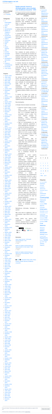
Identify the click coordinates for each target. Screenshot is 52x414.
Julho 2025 (8, 103)
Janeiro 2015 (8, 376)
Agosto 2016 (8, 337)
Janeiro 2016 (8, 350)
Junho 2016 (8, 340)
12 (47, 165)
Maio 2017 (7, 315)
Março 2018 (8, 292)
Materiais (43, 225)
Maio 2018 (7, 289)
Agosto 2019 (8, 258)
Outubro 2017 (8, 306)
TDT (43, 241)
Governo (46, 212)
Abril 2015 (7, 369)
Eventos (7, 52)
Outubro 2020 (8, 227)
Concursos (7, 40)
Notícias (42, 234)
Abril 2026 (7, 82)
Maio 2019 (7, 263)
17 (43, 168)
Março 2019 (8, 266)
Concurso (44, 197)
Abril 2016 (7, 343)
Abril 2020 (7, 239)
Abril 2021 (7, 212)
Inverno (17, 261)
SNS (41, 241)
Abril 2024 (7, 134)
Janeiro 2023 (8, 167)
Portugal (41, 236)
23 (41, 170)
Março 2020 (8, 240)
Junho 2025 (8, 105)
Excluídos (42, 211)
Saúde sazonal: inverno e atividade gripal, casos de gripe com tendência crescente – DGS (26, 8)
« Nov (41, 175)
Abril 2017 (7, 317)
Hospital (41, 214)
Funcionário (42, 212)
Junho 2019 (8, 261)
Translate (8, 14)
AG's (6, 27)
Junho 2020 (8, 235)
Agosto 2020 (8, 232)
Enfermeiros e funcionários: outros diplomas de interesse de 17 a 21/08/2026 (44, 99)
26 (47, 170)
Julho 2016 (7, 338)
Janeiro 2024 (8, 141)
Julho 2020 (8, 234)
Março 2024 (8, 136)
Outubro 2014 (8, 384)
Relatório (41, 240)
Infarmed (7, 55)
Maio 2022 (7, 185)
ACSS (6, 25)
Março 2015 (8, 371)
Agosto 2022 (8, 180)
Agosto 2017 (8, 310)
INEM (44, 214)
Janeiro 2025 (8, 115)
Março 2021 (8, 214)
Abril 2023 (7, 160)
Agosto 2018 (8, 284)
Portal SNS (7, 66)
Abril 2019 (7, 265)
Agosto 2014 (8, 389)
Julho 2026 (8, 77)
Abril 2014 (7, 395)
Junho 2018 (8, 288)
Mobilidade (42, 229)
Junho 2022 (8, 183)
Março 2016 (8, 345)
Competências (42, 195)
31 (43, 173)
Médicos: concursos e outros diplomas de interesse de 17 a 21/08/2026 (44, 112)
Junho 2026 (8, 79)
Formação (7, 53)
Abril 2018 (7, 291)
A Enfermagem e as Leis (10, 1)
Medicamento (42, 227)
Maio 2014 (7, 394)
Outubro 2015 (8, 358)
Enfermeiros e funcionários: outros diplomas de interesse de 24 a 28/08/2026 (44, 29)
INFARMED (42, 216)
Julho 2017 (7, 312)
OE (5, 61)
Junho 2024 (8, 131)
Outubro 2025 (8, 97)
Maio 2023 (7, 159)
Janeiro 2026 (8, 88)
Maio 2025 (7, 106)
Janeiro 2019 (8, 271)
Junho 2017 (8, 314)
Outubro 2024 (8, 123)
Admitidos (42, 183)
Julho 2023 (8, 155)
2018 (43, 182)
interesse (42, 217)
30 (41, 173)
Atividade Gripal (25, 259)
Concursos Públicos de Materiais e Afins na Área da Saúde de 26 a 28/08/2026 (44, 55)
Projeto (44, 236)
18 (45, 168)
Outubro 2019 (8, 253)
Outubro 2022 (8, 175)
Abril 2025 (7, 108)
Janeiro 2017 (8, 323)
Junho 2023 (8, 157)
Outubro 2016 (8, 332)
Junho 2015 (8, 366)
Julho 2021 (7, 208)
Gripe (34, 259)
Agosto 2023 (8, 154)
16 (41, 168)
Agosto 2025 (8, 101)
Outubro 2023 (8, 149)
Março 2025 (8, 110)
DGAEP (6, 42)
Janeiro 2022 (8, 193)
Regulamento (44, 238)
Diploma (42, 205)
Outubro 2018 (8, 279)
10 (43, 165)
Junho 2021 (8, 209)
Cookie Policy (27, 411)
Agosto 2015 (8, 363)
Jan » (45, 175)
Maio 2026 (7, 80)
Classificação (43, 193)
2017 (41, 182)
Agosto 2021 (8, 206)
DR (5, 45)
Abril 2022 (7, 186)
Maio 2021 (7, 211)
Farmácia (46, 211)
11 (45, 165)
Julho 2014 (7, 390)
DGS (6, 43)
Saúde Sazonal (24, 261)
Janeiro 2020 (8, 245)
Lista (45, 218)
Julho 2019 (7, 260)
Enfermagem (42, 207)
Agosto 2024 (8, 128)
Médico (42, 230)
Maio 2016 (7, 341)
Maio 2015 (7, 368)
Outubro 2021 (8, 201)
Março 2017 (8, 319)
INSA (6, 56)
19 (47, 168)
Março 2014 (8, 397)
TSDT (45, 241)
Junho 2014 (8, 392)
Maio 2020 (7, 237)
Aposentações (8, 29)
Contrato (42, 203)
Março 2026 (8, 84)
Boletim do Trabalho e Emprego (7, 32)
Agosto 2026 (8, 75)
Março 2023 (8, 162)
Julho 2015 (7, 364)
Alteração (42, 185)
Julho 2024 (8, 129)
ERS (6, 50)
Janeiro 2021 (8, 219)
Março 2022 (8, 188)
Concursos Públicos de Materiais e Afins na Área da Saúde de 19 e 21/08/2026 (44, 125)
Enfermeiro (43, 209)
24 (43, 170)
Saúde (45, 240)
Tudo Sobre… (8, 68)
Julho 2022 (8, 181)
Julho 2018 (7, 286)
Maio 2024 (7, 133)
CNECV (7, 38)
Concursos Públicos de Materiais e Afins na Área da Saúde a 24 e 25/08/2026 (44, 73)
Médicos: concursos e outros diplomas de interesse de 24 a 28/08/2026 (44, 42)
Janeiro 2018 (8, 297)
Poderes (46, 234)
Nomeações (43, 232)
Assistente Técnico (44, 190)
